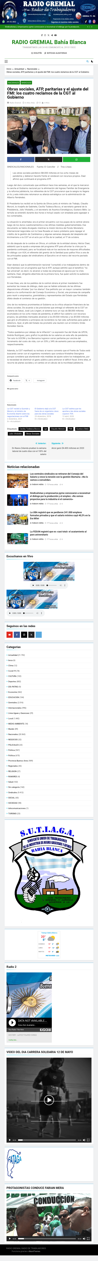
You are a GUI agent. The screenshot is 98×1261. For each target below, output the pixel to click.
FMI (70, 429)
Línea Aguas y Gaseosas (18, 713)
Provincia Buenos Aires (18, 761)
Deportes (12, 681)
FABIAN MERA (38, 484)
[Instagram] (24, 635)
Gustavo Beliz (82, 429)
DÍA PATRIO (13, 687)
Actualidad (12, 655)
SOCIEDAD (12, 803)
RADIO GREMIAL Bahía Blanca (49, 42)
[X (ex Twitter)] (31, 635)
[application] (49, 1100)
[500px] (39, 635)
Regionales (13, 766)
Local (10, 718)
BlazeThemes (34, 1251)
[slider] (47, 1140)
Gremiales (12, 702)
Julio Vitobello (15, 433)
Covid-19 (12, 671)
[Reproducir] (10, 1140)
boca (10, 660)
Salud (10, 782)
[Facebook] (17, 635)
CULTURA (12, 676)
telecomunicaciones (17, 808)
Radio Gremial (15, 102)
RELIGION (12, 771)
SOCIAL (11, 798)
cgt (45, 429)
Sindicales (26, 82)
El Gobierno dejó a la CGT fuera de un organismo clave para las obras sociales (46, 411)
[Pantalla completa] (88, 1140)
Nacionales (13, 82)
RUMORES (12, 776)
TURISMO (12, 813)
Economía (12, 692)
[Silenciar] (84, 1140)
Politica (11, 750)
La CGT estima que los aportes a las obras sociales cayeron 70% (73, 411)
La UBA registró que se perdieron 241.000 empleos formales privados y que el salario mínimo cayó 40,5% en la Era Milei (60, 515)
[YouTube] (10, 635)
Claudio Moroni (58, 429)
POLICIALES (13, 745)
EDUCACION (13, 697)
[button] (49, 1100)
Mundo (11, 729)
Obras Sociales (32, 433)
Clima (10, 665)
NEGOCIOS (13, 739)
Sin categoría (14, 787)
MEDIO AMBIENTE (16, 724)
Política (11, 755)
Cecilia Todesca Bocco (30, 429)
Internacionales (14, 708)
